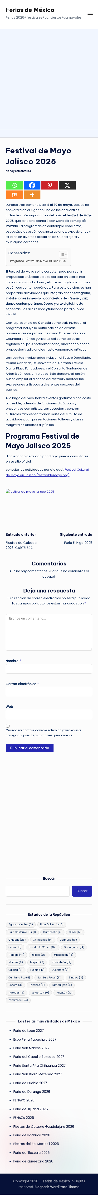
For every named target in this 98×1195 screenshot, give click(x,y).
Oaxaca (16, 970)
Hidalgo (16, 955)
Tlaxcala (16, 992)
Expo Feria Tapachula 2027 (34, 1039)
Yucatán (64, 992)
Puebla (37, 970)
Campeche (52, 932)
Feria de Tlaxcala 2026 (31, 1152)
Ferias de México (30, 9)
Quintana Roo (19, 977)
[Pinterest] (49, 185)
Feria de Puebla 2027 (30, 1083)
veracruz (40, 992)
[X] (67, 185)
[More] (32, 194)
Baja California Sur (22, 932)
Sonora (15, 985)
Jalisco (39, 955)
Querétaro (60, 970)
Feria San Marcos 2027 (31, 1048)
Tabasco (37, 985)
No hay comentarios (18, 171)
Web (9, 706)
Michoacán (63, 955)
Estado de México (43, 947)
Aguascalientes (21, 924)
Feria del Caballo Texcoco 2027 (38, 1057)
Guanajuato (74, 947)
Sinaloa (76, 977)
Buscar (49, 878)
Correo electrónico (22, 684)
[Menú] (90, 13)
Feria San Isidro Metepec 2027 (37, 1074)
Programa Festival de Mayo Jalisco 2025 (38, 261)
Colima (15, 947)
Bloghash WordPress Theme (57, 1187)
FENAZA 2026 (23, 1118)
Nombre (13, 661)
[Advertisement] (49, 78)
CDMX (75, 932)
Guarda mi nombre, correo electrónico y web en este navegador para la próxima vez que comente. (43, 732)
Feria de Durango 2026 (31, 1091)
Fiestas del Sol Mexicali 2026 (36, 1144)
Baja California (52, 924)
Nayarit (37, 962)
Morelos (16, 962)
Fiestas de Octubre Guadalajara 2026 (43, 1126)
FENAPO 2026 (23, 1100)
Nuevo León (61, 962)
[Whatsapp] (14, 185)
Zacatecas (18, 1000)
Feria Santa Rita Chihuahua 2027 (39, 1065)
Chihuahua (43, 940)
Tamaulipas (62, 985)
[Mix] (14, 194)
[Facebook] (32, 185)
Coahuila (68, 940)
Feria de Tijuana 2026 (30, 1109)
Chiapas (17, 940)
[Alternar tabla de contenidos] (60, 255)
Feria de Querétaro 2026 (33, 1161)
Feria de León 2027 (28, 1030)
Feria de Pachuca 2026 (31, 1135)
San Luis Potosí (49, 977)
